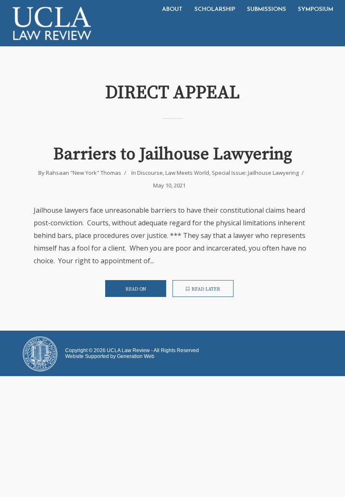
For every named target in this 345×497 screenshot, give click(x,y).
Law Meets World (187, 172)
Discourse (150, 172)
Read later (205, 289)
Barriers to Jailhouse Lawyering (172, 154)
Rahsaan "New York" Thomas (83, 172)
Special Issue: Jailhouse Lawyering (255, 172)
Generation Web (135, 356)
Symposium (315, 9)
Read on (135, 289)
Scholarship (214, 9)
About (172, 9)
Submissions (266, 9)
